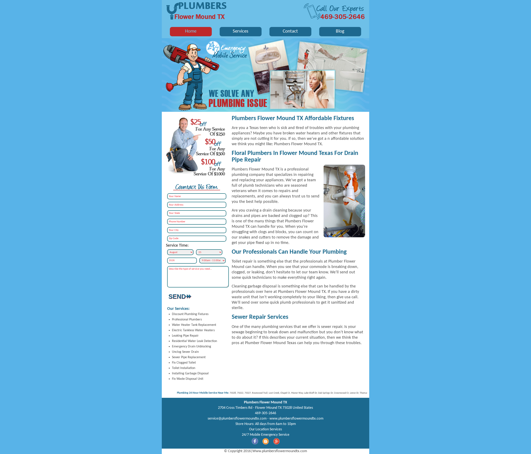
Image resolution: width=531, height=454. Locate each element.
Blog (340, 31)
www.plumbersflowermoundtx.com (296, 419)
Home (190, 31)
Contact (290, 31)
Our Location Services (265, 429)
